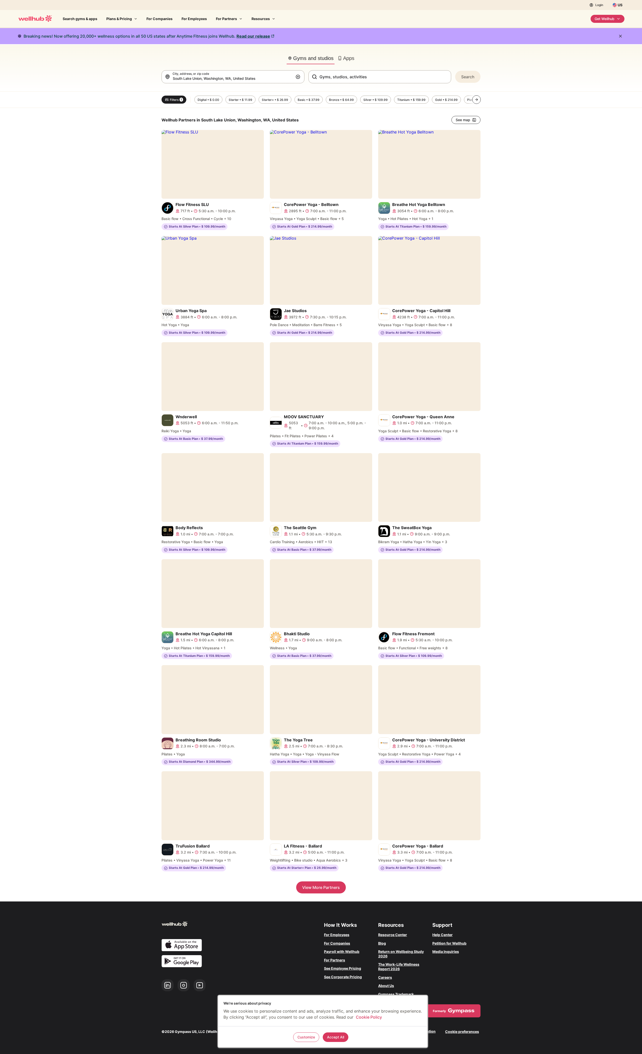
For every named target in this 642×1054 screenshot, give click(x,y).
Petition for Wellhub (449, 943)
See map (463, 120)
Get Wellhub (604, 19)
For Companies (159, 19)
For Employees (194, 19)
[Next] (476, 100)
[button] (298, 76)
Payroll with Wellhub (341, 951)
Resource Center (392, 935)
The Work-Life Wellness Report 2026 (398, 966)
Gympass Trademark (396, 994)
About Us (386, 985)
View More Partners (321, 887)
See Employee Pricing (342, 968)
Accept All (335, 1037)
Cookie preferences (462, 1031)
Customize (306, 1037)
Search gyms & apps (80, 19)
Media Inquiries (445, 951)
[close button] (620, 36)
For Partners (226, 19)
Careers (385, 977)
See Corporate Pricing (343, 977)
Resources (261, 19)
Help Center (442, 935)
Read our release (253, 36)
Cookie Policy (369, 1017)
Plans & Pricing (119, 19)
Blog (382, 943)
